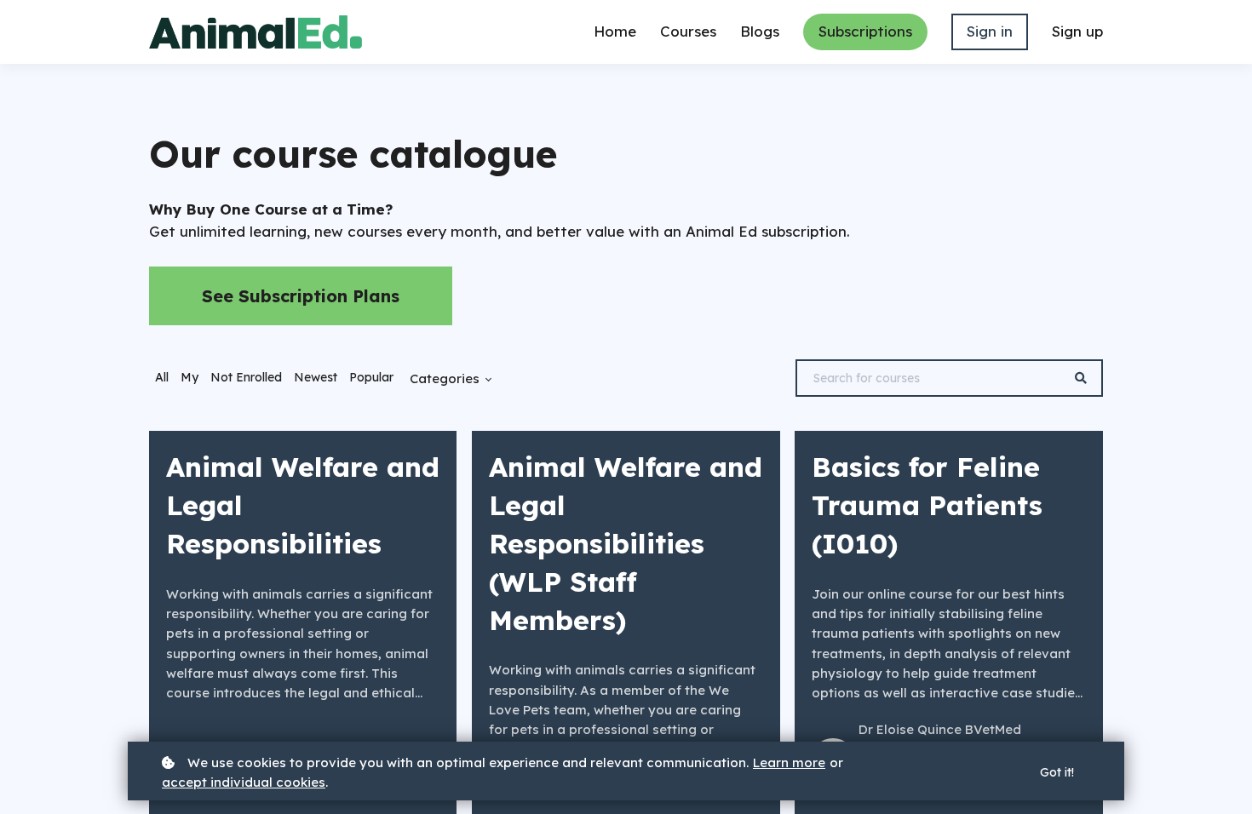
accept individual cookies (243, 782)
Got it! (1057, 772)
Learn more (789, 762)
